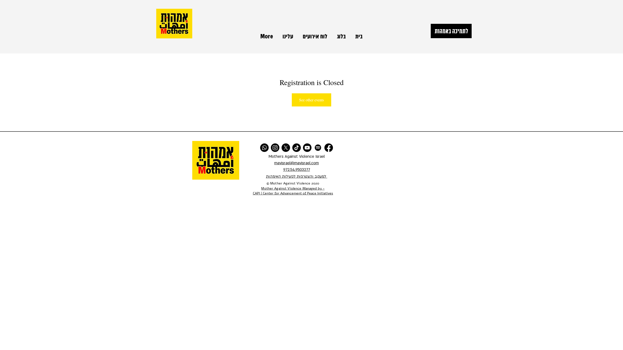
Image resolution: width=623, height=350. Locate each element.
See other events (311, 99)
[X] (286, 147)
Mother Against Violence (281, 188)
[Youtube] (307, 147)
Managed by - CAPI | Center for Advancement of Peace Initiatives (293, 191)
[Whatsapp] (264, 147)
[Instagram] (275, 147)
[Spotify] (318, 147)
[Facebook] (328, 147)
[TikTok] (296, 147)
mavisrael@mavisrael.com (296, 163)
